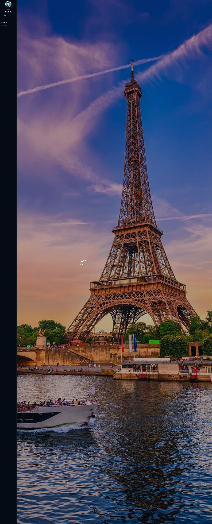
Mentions (5, 22)
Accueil (4, 15)
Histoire (4, 19)
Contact (5, 25)
